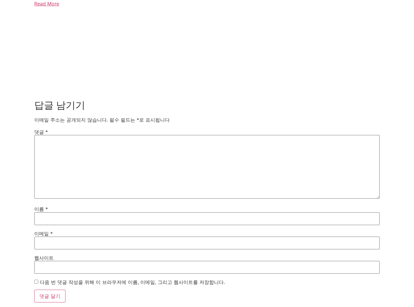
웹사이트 (44, 257)
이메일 (43, 233)
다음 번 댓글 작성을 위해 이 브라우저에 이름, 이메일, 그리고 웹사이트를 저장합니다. (132, 282)
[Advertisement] (207, 54)
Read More (46, 4)
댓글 (41, 132)
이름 (41, 209)
